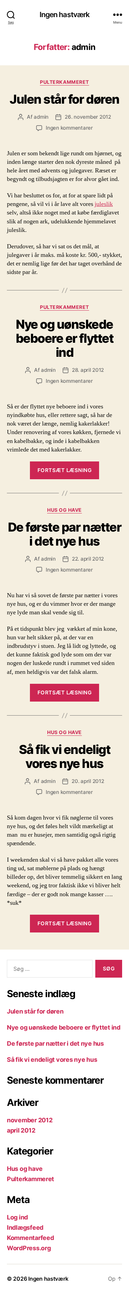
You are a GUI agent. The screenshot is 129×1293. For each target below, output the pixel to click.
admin (41, 117)
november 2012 (30, 1120)
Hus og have (64, 510)
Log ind (17, 1217)
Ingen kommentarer (69, 128)
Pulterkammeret (64, 82)
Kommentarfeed (30, 1237)
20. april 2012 (88, 781)
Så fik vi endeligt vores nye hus (64, 756)
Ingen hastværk (65, 14)
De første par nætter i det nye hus (64, 534)
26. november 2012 (88, 117)
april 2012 (21, 1130)
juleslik (104, 204)
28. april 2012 (88, 370)
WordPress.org (29, 1248)
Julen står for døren (64, 99)
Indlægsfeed (25, 1227)
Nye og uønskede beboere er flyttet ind (64, 338)
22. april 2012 (88, 559)
